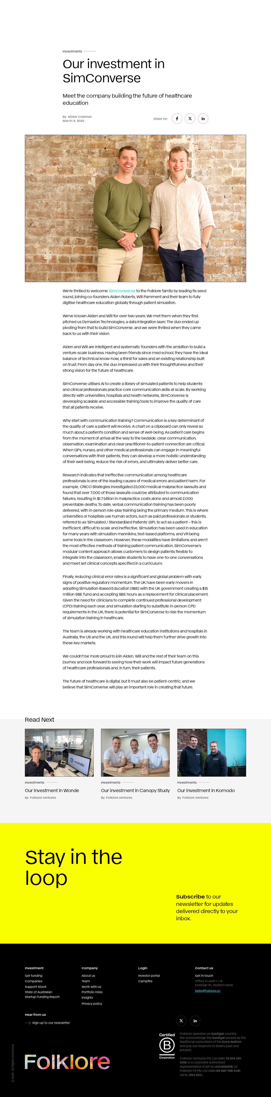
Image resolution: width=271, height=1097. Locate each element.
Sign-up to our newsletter (51, 1022)
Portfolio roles (92, 992)
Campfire (145, 981)
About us (88, 975)
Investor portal (149, 975)
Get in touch (204, 975)
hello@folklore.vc (207, 990)
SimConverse (122, 290)
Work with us (91, 986)
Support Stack (35, 986)
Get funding (33, 975)
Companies (33, 981)
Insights (87, 997)
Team (86, 981)
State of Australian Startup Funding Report (42, 994)
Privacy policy (92, 1003)
